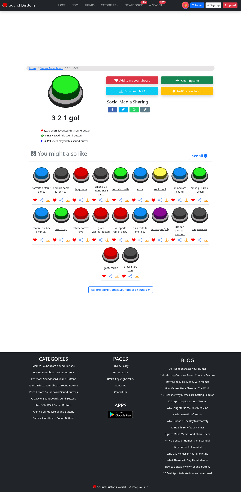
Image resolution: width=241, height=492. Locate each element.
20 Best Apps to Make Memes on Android (187, 473)
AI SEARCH (157, 4)
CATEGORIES (108, 5)
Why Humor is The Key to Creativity (187, 421)
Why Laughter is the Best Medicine (187, 408)
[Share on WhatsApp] (134, 109)
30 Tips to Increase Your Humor (187, 368)
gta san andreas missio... (180, 230)
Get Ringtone (189, 81)
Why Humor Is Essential (188, 447)
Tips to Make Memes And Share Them (187, 434)
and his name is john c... (61, 189)
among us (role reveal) (200, 189)
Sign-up (215, 5)
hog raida (81, 189)
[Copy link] (145, 109)
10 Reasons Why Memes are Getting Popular (187, 394)
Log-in (198, 5)
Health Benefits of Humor (188, 414)
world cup (61, 229)
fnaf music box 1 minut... (41, 229)
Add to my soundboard (134, 80)
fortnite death (120, 189)
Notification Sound (189, 91)
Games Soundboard (51, 68)
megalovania (199, 229)
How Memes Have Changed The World (187, 388)
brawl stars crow (130, 268)
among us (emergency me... (101, 190)
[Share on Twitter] (123, 109)
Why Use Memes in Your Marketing (187, 453)
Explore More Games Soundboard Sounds (119, 290)
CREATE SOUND (135, 4)
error (140, 189)
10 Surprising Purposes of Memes (188, 401)
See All (198, 155)
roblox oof (160, 189)
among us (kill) (160, 229)
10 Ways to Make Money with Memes (187, 381)
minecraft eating (180, 189)
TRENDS (90, 5)
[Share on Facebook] (112, 109)
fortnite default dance (41, 189)
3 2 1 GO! (72, 68)
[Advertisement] (120, 38)
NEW (75, 5)
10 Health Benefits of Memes (187, 427)
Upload (231, 5)
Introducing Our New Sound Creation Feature (188, 375)
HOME (61, 5)
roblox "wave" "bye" (81, 229)
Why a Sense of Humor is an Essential (187, 440)
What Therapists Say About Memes (187, 460)
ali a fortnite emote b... (140, 229)
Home (32, 68)
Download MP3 (135, 91)
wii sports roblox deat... (120, 229)
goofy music (111, 268)
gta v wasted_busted (101, 229)
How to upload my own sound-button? (187, 466)
